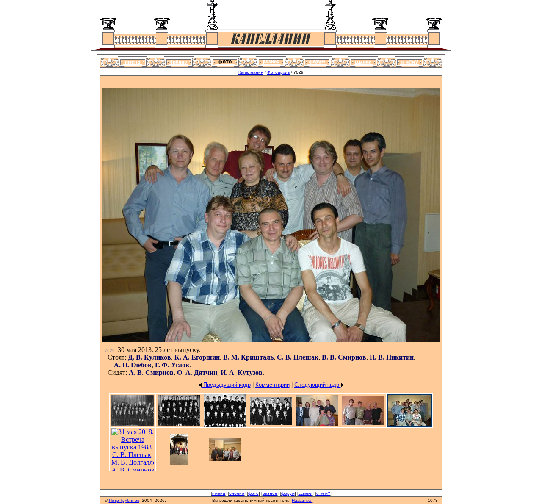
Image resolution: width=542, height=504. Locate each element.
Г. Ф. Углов (172, 364)
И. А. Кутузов (242, 372)
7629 (110, 350)
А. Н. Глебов (133, 364)
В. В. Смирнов (344, 357)
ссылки (305, 493)
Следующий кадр (317, 385)
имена (218, 493)
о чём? (323, 493)
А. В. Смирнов (151, 372)
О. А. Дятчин (197, 372)
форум (288, 493)
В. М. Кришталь (248, 357)
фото (253, 493)
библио (236, 493)
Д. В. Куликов (149, 357)
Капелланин (250, 72)
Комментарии (272, 385)
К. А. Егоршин (197, 357)
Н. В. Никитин (392, 357)
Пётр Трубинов (124, 500)
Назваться (302, 500)
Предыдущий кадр (226, 385)
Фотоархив (278, 72)
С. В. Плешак (297, 357)
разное (270, 493)
